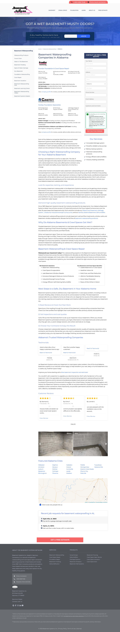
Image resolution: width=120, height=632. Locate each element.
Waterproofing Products (21, 55)
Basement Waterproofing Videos (21, 92)
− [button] (105, 499)
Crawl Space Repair (54, 557)
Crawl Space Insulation (93, 559)
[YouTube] (23, 605)
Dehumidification (54, 564)
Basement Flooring (92, 555)
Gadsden (69, 465)
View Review (44, 418)
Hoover (68, 467)
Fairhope (55, 471)
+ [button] (105, 497)
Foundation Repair (54, 559)
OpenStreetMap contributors (101, 502)
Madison (69, 473)
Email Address (90, 99)
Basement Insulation (20, 80)
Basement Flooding (20, 65)
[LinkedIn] (20, 605)
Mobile (82, 465)
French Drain (18, 58)
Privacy (91, 126)
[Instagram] (18, 605)
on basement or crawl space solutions (74, 616)
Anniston (41, 467)
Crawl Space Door (92, 561)
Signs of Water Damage (21, 68)
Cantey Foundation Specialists (49, 105)
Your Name (89, 61)
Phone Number (90, 92)
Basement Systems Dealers (22, 96)
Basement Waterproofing (23, 51)
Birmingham (42, 473)
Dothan (54, 469)
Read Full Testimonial (46, 352)
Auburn (40, 469)
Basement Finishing (55, 561)
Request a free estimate (23, 582)
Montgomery (84, 467)
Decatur (55, 467)
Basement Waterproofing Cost (21, 84)
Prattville (83, 473)
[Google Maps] (13, 605)
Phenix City (84, 471)
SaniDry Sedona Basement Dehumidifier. (91, 212)
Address (88, 72)
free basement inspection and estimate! (75, 372)
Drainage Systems (75, 559)
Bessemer (41, 471)
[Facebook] (16, 605)
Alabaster (41, 465)
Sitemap (79, 628)
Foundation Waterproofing (22, 74)
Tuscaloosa (97, 465)
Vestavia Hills (98, 467)
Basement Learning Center (22, 88)
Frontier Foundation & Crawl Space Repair (53, 68)
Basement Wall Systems (77, 564)
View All (73, 424)
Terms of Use (101, 125)
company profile (46, 92)
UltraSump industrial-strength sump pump (58, 212)
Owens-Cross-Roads (87, 469)
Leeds (68, 471)
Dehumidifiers (74, 557)
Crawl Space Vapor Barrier (94, 557)
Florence (55, 473)
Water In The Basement (21, 61)
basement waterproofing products (86, 218)
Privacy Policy (62, 628)
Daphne (55, 465)
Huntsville (69, 469)
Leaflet (86, 502)
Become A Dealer (17, 599)
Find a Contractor (21, 576)
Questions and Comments (93, 106)
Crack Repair (17, 77)
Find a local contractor (98, 2)
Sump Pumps (74, 555)
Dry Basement (18, 71)
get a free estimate (60, 540)
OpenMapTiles (92, 502)
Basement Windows (75, 561)
